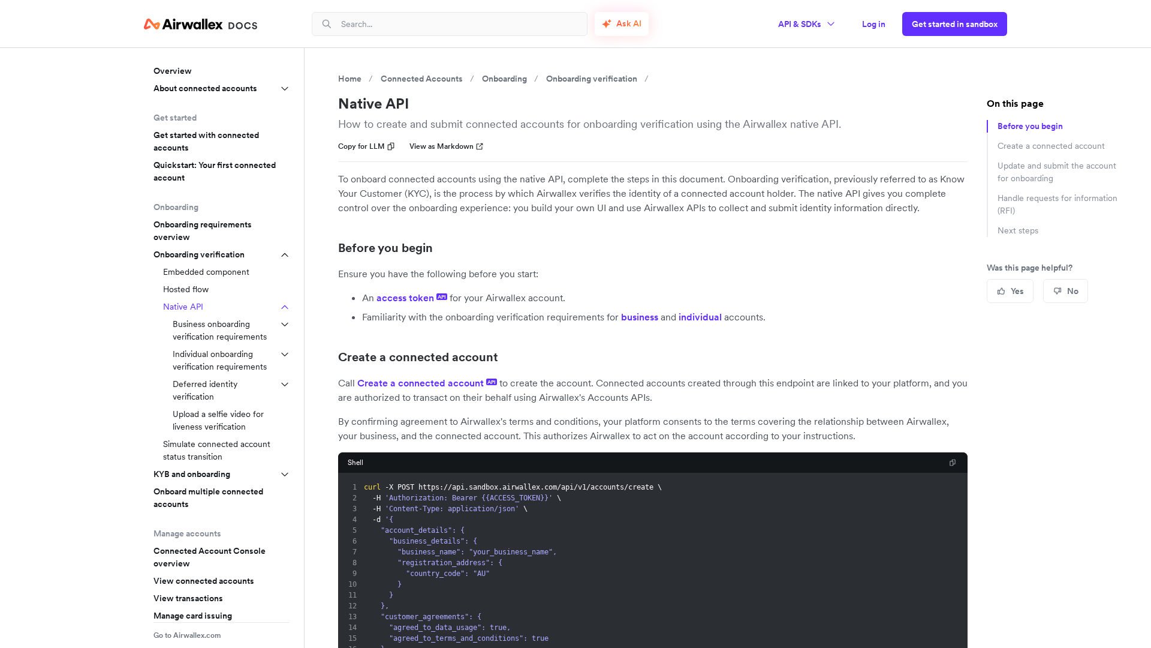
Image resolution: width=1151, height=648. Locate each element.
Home (349, 78)
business (639, 317)
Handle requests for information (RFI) (1057, 204)
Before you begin (385, 248)
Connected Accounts (422, 78)
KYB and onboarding (191, 474)
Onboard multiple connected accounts (208, 497)
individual (700, 317)
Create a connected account (418, 357)
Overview (172, 70)
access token (411, 298)
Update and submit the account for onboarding (1057, 172)
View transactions (188, 598)
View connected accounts (203, 580)
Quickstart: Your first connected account (214, 171)
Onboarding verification (199, 254)
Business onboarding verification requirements (220, 330)
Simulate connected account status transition (216, 450)
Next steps (1018, 230)
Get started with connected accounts (206, 141)
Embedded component (206, 271)
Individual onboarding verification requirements (220, 360)
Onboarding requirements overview (202, 230)
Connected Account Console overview (209, 557)
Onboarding (504, 78)
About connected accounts (205, 88)
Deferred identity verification (205, 390)
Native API (183, 306)
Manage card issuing (192, 615)
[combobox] (459, 23)
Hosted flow (186, 289)
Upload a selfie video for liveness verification (218, 420)
